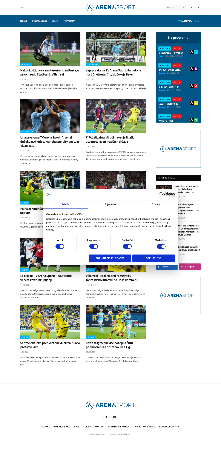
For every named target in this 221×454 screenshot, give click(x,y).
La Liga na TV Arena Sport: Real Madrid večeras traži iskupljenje (46, 278)
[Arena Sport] (110, 7)
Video (88, 427)
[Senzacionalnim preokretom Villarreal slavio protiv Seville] (50, 322)
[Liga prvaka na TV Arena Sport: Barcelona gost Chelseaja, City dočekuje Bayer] (116, 49)
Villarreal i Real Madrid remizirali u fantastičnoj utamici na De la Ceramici (111, 278)
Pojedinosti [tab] (110, 204)
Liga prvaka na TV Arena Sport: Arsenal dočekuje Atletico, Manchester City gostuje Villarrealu (49, 142)
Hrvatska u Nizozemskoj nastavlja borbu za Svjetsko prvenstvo (186, 189)
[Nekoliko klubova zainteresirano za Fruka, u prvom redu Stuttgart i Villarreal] (50, 49)
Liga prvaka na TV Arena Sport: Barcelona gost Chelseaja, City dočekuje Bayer (113, 72)
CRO (22, 7)
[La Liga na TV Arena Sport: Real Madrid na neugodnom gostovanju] (116, 188)
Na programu (178, 38)
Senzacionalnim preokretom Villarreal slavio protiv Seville (50, 345)
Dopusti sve (153, 258)
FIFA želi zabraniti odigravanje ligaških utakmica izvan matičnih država (111, 139)
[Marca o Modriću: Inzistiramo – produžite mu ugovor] (50, 188)
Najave (23, 21)
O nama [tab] (156, 204)
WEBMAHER (125, 434)
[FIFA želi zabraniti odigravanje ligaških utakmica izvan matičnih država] (116, 116)
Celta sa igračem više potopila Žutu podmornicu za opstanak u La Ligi (109, 345)
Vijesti (55, 21)
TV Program (69, 21)
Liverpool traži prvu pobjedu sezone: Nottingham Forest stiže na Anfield (187, 209)
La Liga (90, 131)
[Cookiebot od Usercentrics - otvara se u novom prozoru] (162, 194)
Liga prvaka (93, 64)
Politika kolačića (169, 427)
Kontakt (99, 427)
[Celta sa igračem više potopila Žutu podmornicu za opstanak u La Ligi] (116, 322)
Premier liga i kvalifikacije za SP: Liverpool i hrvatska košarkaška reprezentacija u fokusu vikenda (187, 230)
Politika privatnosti (120, 427)
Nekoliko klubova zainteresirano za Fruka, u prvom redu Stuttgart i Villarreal (49, 72)
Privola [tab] (65, 204)
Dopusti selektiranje (110, 258)
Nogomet (26, 64)
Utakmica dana (39, 21)
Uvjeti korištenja (145, 427)
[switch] (93, 246)
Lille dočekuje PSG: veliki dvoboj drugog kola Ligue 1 (187, 248)
